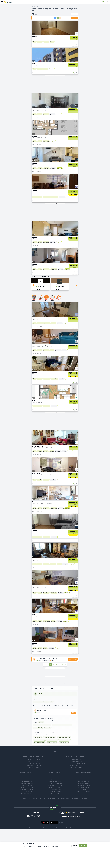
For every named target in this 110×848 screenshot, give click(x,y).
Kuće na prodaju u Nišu (83, 777)
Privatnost (84, 798)
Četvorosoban (52, 742)
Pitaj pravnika (83, 789)
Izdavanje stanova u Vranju (55, 791)
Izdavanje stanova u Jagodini (55, 789)
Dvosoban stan (39, 739)
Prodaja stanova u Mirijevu (33, 767)
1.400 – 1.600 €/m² (57, 725)
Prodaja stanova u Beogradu (33, 759)
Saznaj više (75, 845)
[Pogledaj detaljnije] (55, 28)
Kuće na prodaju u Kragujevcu (83, 779)
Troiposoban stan (39, 742)
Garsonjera (38, 737)
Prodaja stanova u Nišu (26, 777)
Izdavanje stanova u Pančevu (55, 787)
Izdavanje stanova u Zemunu (76, 761)
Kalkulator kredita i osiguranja (83, 791)
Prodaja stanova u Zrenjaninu (26, 783)
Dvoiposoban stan (52, 739)
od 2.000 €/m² (47, 727)
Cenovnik (54, 798)
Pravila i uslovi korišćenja (64, 798)
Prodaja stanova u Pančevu (26, 789)
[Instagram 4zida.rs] (62, 822)
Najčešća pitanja (76, 798)
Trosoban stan (65, 739)
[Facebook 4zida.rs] (59, 822)
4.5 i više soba (64, 742)
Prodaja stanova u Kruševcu (26, 787)
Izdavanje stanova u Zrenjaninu (55, 783)
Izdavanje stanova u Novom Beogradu (76, 763)
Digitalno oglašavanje (44, 798)
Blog (24, 798)
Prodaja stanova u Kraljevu (26, 793)
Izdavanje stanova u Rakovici (76, 767)
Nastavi (83, 845)
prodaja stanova (37, 6)
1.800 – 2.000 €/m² (38, 727)
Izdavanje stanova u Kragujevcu (55, 779)
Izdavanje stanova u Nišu (55, 777)
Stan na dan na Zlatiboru (55, 793)
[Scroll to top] (55, 751)
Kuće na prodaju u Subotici (83, 781)
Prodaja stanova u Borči (33, 761)
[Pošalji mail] (68, 822)
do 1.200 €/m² (37, 725)
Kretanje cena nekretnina (83, 787)
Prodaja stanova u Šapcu (26, 785)
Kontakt (35, 798)
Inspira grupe (88, 827)
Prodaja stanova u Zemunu (34, 763)
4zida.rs (82, 827)
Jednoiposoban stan (63, 737)
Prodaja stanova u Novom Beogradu (34, 765)
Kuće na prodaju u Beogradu (83, 785)
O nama (29, 798)
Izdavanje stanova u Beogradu (76, 759)
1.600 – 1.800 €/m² (67, 725)
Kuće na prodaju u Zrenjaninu (83, 783)
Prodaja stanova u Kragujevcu (26, 779)
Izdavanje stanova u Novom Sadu (55, 775)
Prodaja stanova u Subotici (26, 781)
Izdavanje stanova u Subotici (55, 781)
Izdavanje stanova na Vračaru (76, 765)
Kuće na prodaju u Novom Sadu (83, 775)
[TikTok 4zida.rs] (65, 822)
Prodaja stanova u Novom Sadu (26, 775)
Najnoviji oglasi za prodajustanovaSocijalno (43, 701)
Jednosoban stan (49, 737)
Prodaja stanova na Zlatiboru (26, 791)
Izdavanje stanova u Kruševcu (55, 785)
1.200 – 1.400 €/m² (46, 725)
